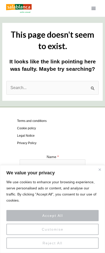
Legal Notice (26, 135)
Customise (52, 229)
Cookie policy (26, 128)
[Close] (100, 169)
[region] (52, 209)
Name (53, 157)
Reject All (52, 243)
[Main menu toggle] (93, 8)
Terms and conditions (32, 121)
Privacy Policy (26, 143)
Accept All (52, 216)
